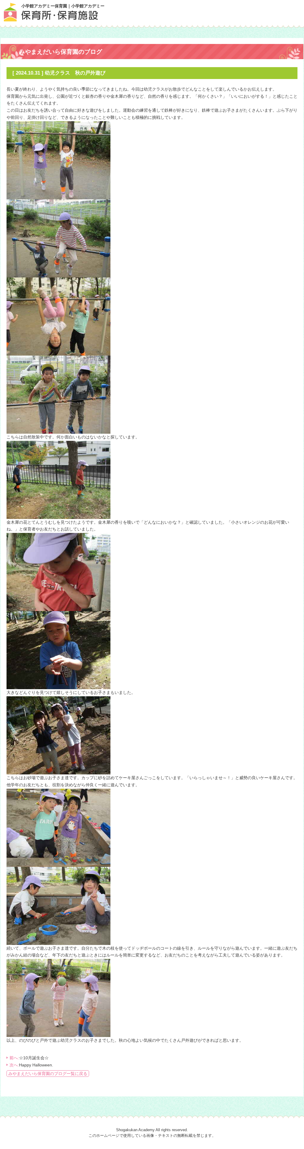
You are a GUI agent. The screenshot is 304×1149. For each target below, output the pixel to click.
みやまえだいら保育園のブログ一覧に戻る (47, 1073)
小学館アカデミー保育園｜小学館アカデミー (62, 6)
